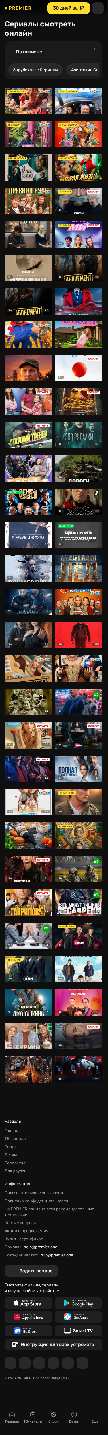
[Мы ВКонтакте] (25, 1363)
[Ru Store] (28, 1330)
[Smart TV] (79, 1330)
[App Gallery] (28, 1317)
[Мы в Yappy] (82, 1363)
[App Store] (28, 1303)
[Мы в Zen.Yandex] (53, 1363)
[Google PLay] (79, 1303)
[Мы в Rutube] (68, 1363)
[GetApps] (79, 1317)
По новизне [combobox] (29, 51)
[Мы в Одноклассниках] (39, 1363)
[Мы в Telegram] (10, 1363)
